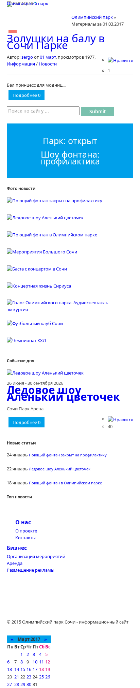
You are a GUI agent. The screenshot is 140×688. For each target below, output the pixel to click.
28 (16, 684)
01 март (48, 57)
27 (9, 684)
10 (35, 662)
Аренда (14, 563)
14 (16, 669)
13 (9, 669)
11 (41, 662)
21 (16, 677)
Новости (48, 64)
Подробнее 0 (26, 95)
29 (22, 684)
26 (47, 677)
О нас (23, 522)
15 (22, 669)
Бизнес (17, 548)
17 (35, 669)
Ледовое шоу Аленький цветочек (63, 393)
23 (29, 677)
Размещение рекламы (30, 570)
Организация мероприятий (36, 556)
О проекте (26, 531)
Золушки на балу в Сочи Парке (56, 41)
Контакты (25, 538)
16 (29, 669)
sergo (27, 57)
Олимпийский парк (27, 3)
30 (29, 684)
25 (41, 677)
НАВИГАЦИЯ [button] (20, 3)
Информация (21, 64)
